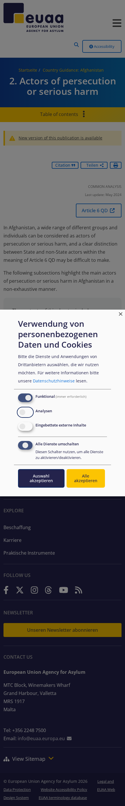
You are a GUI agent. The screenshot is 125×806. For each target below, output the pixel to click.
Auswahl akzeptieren (41, 478)
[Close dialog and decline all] (120, 313)
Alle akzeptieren (85, 478)
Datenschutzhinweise (54, 381)
